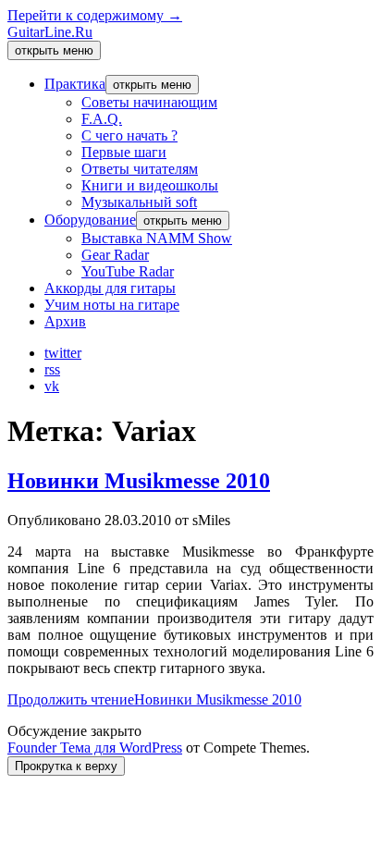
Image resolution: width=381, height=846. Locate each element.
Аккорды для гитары (110, 288)
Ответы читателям (139, 169)
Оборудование (90, 219)
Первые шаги (123, 152)
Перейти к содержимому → (94, 15)
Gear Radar (115, 255)
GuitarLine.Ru (49, 32)
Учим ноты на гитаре (111, 305)
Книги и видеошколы (149, 185)
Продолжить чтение (154, 699)
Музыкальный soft (139, 202)
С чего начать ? (129, 135)
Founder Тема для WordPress (94, 747)
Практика (74, 84)
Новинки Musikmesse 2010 (138, 481)
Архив (65, 321)
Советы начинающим (149, 102)
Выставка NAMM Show (156, 238)
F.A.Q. (101, 119)
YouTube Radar (127, 271)
